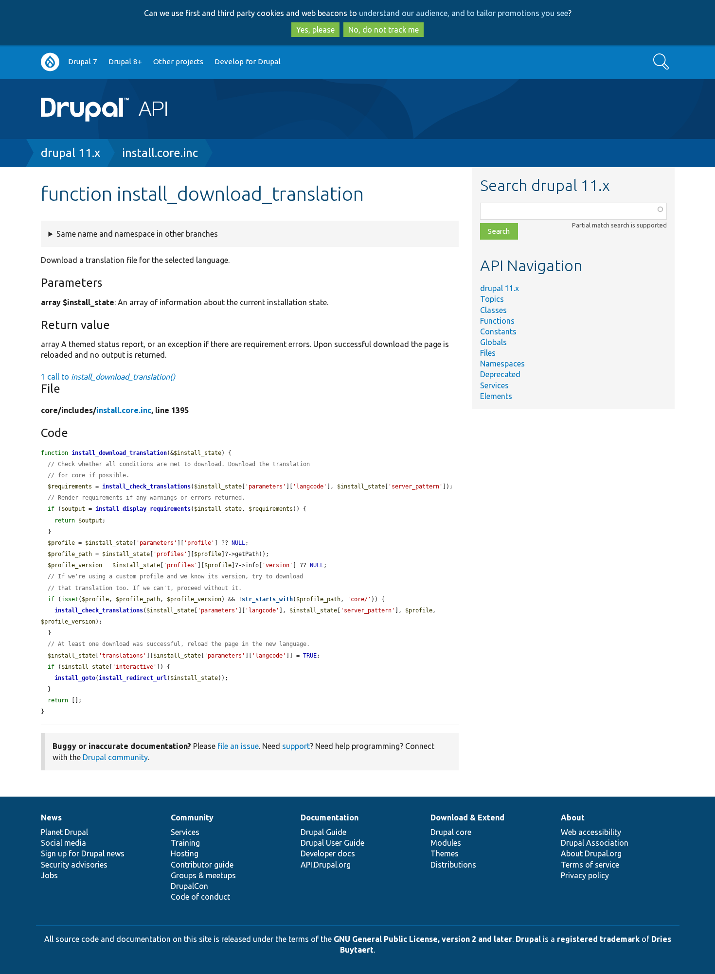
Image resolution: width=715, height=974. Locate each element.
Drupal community (115, 757)
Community (192, 817)
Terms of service (590, 864)
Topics (492, 299)
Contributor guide (202, 864)
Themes (444, 853)
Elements (496, 396)
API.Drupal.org (326, 864)
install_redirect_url (133, 678)
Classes (493, 310)
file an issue (238, 746)
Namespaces (502, 363)
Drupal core (450, 832)
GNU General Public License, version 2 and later (423, 939)
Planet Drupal (64, 832)
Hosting (184, 853)
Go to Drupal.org (50, 62)
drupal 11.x (70, 152)
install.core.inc (160, 152)
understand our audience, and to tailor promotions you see (463, 13)
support (296, 746)
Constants (498, 331)
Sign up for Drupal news (83, 853)
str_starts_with (267, 599)
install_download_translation (119, 453)
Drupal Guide (323, 832)
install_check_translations (146, 486)
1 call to (108, 376)
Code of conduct (200, 896)
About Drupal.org (591, 853)
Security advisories (74, 864)
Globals (493, 342)
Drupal (528, 939)
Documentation (329, 817)
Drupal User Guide (332, 842)
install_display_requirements (143, 508)
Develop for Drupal (247, 61)
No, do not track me (383, 29)
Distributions (453, 864)
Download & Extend (467, 817)
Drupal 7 (82, 61)
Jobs (49, 875)
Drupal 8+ (125, 61)
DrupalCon (189, 886)
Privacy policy (585, 875)
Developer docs (328, 853)
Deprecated (500, 374)
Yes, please (315, 29)
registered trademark (598, 939)
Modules (445, 842)
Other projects (178, 61)
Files (488, 352)
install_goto (74, 678)
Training (185, 842)
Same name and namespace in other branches (137, 233)
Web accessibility (591, 832)
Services (494, 385)
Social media (63, 842)
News (51, 817)
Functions (497, 320)
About (573, 817)
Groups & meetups (203, 875)
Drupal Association (594, 842)
